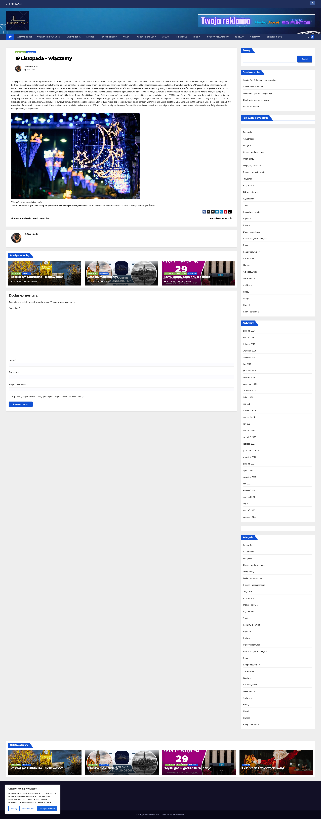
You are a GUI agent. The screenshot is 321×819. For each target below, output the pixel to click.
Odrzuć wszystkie (27, 809)
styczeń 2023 (249, 510)
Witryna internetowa (17, 384)
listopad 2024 (249, 377)
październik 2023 (251, 450)
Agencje (247, 219)
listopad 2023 (249, 444)
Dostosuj (13, 809)
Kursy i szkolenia (146, 37)
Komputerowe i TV (251, 252)
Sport (245, 205)
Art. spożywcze (250, 272)
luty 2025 (247, 364)
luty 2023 (247, 504)
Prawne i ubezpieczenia (254, 172)
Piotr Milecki (32, 66)
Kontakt (240, 37)
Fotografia (247, 132)
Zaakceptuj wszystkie (46, 809)
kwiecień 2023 (249, 490)
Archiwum (255, 37)
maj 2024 (247, 404)
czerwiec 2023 (249, 477)
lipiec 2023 (248, 470)
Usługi (166, 37)
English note (274, 37)
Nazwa (12, 360)
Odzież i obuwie (250, 192)
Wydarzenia (74, 37)
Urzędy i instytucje (48, 37)
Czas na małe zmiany (103, 277)
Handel (90, 37)
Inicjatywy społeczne (252, 165)
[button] (308, 37)
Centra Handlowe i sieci (254, 152)
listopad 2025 (249, 344)
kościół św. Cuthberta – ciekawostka (37, 277)
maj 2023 (247, 484)
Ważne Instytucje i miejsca (255, 239)
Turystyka (26, 273)
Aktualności (24, 37)
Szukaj (246, 50)
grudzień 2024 (249, 371)
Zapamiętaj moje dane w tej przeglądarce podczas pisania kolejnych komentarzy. (48, 397)
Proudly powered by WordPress (148, 815)
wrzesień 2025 (250, 351)
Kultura (246, 225)
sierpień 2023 (249, 464)
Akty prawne (248, 185)
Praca (126, 37)
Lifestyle (181, 37)
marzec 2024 (249, 417)
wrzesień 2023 (250, 457)
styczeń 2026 (249, 337)
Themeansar (179, 815)
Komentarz (14, 308)
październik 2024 (251, 384)
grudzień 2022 (249, 517)
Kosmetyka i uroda (251, 212)
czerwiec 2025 (249, 357)
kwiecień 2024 (249, 411)
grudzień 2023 (249, 437)
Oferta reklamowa (218, 37)
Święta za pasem (251, 107)
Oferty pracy (181, 273)
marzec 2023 (249, 497)
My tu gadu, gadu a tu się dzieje (187, 277)
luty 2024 (247, 424)
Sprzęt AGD (248, 259)
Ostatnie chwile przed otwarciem (32, 218)
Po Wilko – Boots (219, 218)
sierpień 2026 (249, 331)
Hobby (196, 37)
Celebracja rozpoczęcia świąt (256, 100)
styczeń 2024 (249, 431)
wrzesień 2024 (250, 391)
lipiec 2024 (248, 397)
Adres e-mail (15, 372)
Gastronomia (109, 37)
